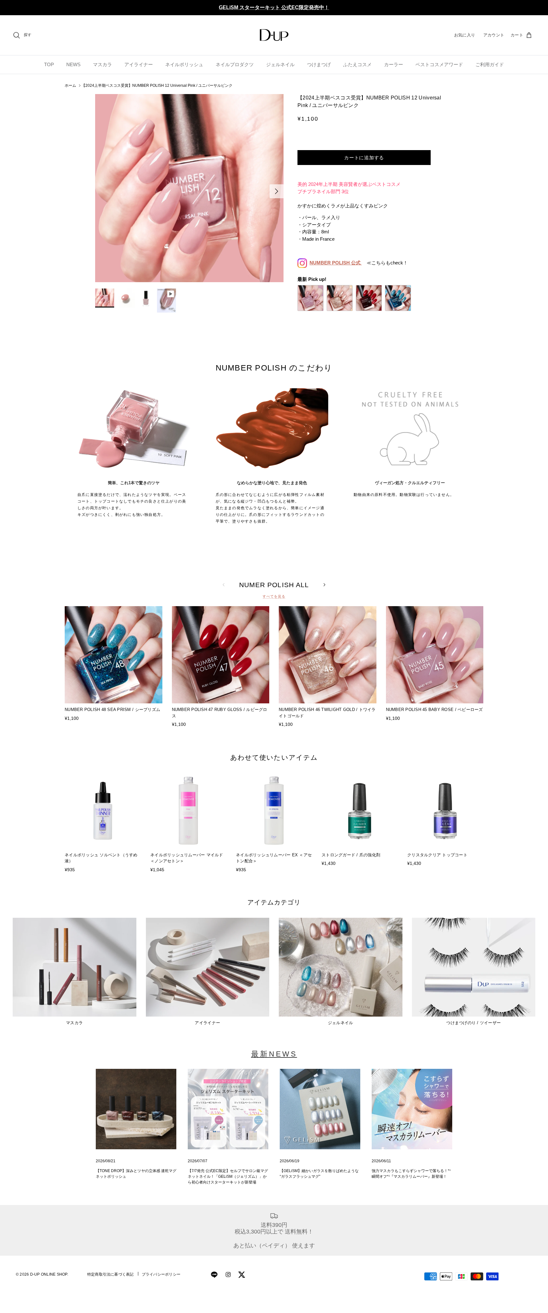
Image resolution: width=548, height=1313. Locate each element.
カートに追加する (364, 157)
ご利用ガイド (489, 64)
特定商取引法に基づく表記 (110, 1274)
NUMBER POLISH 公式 (336, 262)
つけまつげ (319, 64)
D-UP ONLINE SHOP (48, 1274)
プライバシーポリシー (161, 1274)
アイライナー (138, 64)
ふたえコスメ (357, 64)
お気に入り (464, 35)
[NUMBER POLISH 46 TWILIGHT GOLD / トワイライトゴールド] (340, 298)
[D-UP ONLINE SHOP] (274, 35)
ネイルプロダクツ (235, 64)
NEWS (73, 64)
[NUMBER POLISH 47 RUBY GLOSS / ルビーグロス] (369, 298)
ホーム (70, 85)
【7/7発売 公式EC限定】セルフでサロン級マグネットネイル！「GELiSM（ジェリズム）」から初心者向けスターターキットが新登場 (228, 1176)
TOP (49, 64)
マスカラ (102, 64)
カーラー (393, 64)
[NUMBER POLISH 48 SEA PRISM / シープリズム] (398, 298)
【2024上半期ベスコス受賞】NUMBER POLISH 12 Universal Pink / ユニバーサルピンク (157, 85)
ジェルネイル (280, 64)
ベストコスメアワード (439, 64)
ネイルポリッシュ (184, 64)
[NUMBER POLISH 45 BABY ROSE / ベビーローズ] (310, 298)
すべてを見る (274, 596)
